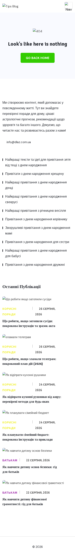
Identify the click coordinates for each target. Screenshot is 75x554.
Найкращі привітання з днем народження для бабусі (36, 253)
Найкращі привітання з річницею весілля (35, 211)
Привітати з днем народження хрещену (34, 174)
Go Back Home (37, 58)
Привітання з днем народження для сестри (37, 242)
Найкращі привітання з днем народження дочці (36, 185)
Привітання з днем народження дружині (35, 265)
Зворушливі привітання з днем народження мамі (37, 230)
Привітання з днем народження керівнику (36, 219)
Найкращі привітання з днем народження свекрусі (36, 199)
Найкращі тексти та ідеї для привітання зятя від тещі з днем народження (38, 162)
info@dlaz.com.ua (18, 142)
